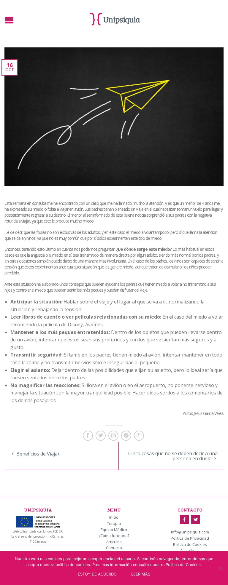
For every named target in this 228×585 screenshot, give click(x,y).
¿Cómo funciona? (114, 535)
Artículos (114, 542)
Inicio (113, 517)
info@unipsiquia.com (190, 532)
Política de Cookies (190, 544)
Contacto (114, 548)
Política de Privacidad (190, 538)
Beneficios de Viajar (37, 453)
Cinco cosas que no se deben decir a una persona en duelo (173, 456)
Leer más (140, 574)
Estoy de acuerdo (97, 574)
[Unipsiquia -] (115, 17)
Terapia (114, 523)
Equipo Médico (114, 530)
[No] (221, 568)
